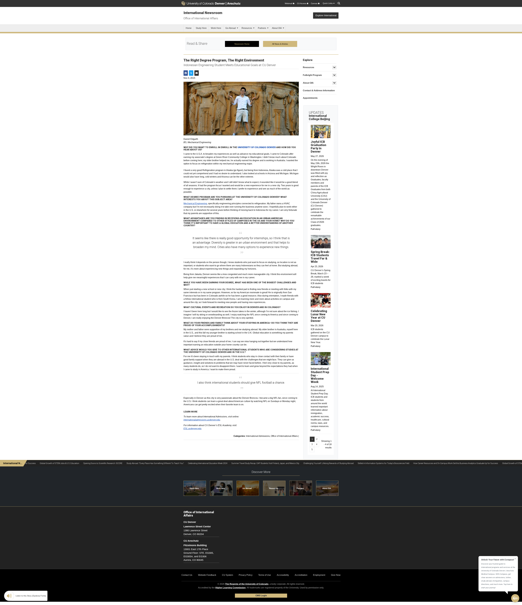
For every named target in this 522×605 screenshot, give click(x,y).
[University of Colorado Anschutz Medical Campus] (234, 3)
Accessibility (283, 575)
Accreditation (301, 575)
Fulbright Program (312, 75)
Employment (319, 575)
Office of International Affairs (201, 18)
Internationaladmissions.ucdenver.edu (202, 420)
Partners (262, 28)
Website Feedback (207, 575)
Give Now (336, 575)
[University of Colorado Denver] (203, 3)
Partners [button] (300, 488)
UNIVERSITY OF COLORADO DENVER (257, 147)
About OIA (277, 28)
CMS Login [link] (261, 595)
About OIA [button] (326, 488)
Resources (247, 28)
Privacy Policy (245, 575)
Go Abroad (230, 28)
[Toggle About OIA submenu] (334, 83)
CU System (227, 575)
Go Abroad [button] (247, 488)
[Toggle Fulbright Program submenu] (334, 75)
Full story (315, 229)
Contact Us (186, 575)
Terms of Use (264, 575)
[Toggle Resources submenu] (334, 67)
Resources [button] (273, 488)
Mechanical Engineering (195, 203)
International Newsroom (203, 13)
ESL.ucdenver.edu (192, 428)
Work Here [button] (220, 488)
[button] (515, 598)
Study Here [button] (194, 488)
